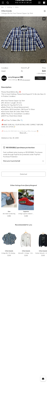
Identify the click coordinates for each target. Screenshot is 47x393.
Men (2, 7)
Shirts (17, 7)
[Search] (7, 2)
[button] (23, 40)
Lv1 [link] (22, 77)
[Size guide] (28, 68)
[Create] (39, 2)
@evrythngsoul (31, 185)
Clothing (9, 7)
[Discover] (44, 2)
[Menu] (2, 2)
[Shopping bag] (43, 378)
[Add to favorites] (45, 11)
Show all (23, 133)
